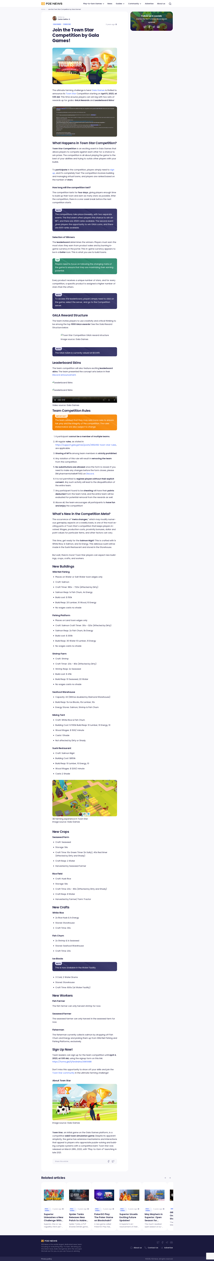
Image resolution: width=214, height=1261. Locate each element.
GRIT (172, 1209)
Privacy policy (46, 1259)
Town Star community (63, 1072)
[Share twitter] (113, 1161)
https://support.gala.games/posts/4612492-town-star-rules (85, 444)
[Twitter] (145, 27)
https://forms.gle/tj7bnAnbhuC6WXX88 (72, 1061)
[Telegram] (153, 27)
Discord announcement (64, 374)
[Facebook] (149, 27)
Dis (87, 473)
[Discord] (158, 27)
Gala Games (57, 24)
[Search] (170, 3)
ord (92, 473)
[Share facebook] (108, 1161)
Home (43, 9)
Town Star (66, 24)
